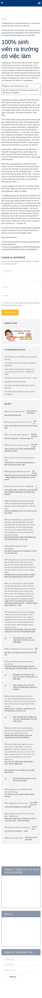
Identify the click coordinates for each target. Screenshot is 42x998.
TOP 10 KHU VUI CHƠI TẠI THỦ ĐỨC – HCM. (20, 378)
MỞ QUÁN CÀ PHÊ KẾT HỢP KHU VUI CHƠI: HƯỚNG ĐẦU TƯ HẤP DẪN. (25, 677)
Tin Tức (4, 19)
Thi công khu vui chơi (12, 928)
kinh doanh (33, 198)
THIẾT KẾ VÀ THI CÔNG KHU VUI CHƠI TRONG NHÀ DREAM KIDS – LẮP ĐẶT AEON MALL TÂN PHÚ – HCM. (20, 603)
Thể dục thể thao (16, 35)
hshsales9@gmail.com (15, 893)
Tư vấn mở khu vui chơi (13, 921)
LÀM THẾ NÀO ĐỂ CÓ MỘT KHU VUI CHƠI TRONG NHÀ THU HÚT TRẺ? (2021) (25, 719)
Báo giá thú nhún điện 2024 (15, 382)
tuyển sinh (30, 130)
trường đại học (8, 23)
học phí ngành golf (14, 164)
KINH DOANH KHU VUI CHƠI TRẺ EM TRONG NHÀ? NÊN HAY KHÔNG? (25, 687)
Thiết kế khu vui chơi (12, 925)
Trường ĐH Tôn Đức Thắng (24, 33)
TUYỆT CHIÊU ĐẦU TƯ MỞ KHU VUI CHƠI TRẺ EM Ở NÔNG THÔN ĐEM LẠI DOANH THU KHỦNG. (21, 490)
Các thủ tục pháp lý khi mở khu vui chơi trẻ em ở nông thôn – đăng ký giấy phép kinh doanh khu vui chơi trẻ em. (20, 475)
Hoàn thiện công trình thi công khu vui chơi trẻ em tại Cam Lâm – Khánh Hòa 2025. (19, 371)
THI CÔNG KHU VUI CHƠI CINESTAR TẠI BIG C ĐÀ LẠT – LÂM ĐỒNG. (24, 640)
